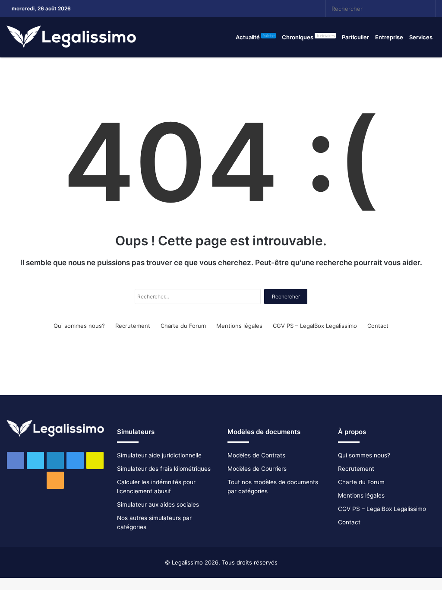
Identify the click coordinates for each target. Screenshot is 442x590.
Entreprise (389, 37)
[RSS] (293, 8)
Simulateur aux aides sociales (158, 504)
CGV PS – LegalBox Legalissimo (315, 325)
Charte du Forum (183, 325)
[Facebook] (228, 8)
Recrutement (132, 325)
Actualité (255, 37)
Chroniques (308, 37)
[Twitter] (241, 8)
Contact (377, 325)
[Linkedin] (254, 8)
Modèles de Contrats (256, 455)
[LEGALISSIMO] (71, 37)
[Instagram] (267, 8)
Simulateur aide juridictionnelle (159, 455)
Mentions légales (239, 325)
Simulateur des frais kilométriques (164, 468)
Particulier (355, 37)
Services (421, 37)
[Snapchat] (280, 8)
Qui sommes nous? (79, 325)
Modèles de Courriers (257, 468)
